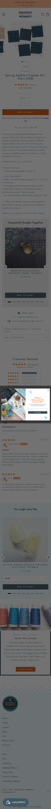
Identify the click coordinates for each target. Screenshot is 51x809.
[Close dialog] (48, 390)
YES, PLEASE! (37, 412)
